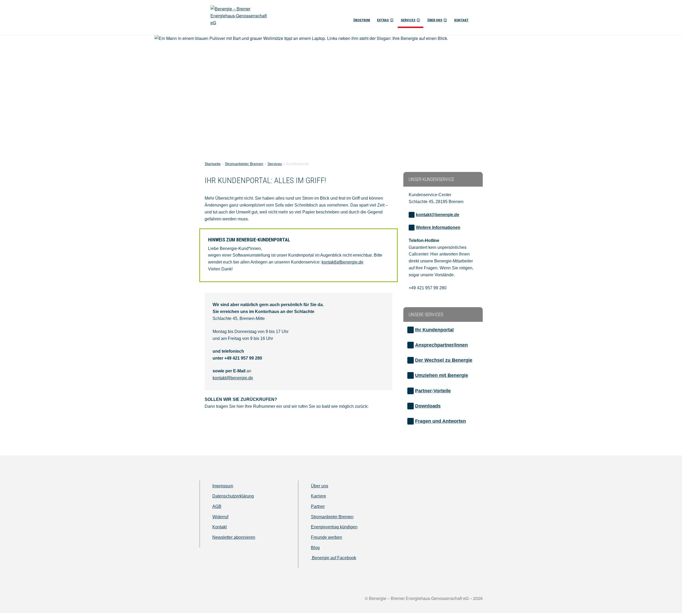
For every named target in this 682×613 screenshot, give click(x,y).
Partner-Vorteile (433, 390)
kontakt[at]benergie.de (342, 262)
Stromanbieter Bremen (244, 164)
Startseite (213, 164)
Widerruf (220, 517)
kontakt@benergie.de (233, 378)
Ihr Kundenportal (434, 329)
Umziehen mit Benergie (441, 375)
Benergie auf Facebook (333, 558)
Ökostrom (361, 20)
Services (408, 20)
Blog (315, 547)
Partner (318, 506)
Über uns (434, 20)
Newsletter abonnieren (233, 537)
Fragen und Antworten (440, 421)
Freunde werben (326, 537)
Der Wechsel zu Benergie (443, 360)
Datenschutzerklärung (233, 496)
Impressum (222, 486)
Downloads (428, 406)
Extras (383, 20)
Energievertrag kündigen (334, 527)
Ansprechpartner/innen (441, 345)
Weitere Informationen (438, 227)
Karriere (318, 496)
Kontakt (461, 20)
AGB (216, 506)
